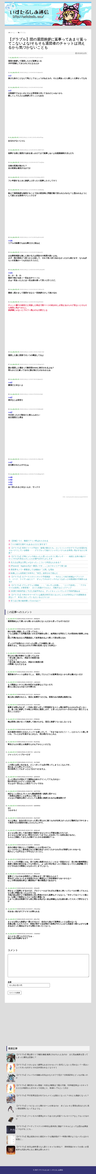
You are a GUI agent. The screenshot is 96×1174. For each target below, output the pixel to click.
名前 (9, 982)
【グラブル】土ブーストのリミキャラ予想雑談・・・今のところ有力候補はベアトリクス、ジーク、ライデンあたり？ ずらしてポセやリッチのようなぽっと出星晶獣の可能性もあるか (48, 579)
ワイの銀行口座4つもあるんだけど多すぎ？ (29, 544)
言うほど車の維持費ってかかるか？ (26, 601)
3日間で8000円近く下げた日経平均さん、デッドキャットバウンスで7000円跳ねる (45, 591)
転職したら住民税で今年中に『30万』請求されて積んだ (34, 573)
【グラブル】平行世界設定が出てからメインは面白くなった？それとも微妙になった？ (52, 1095)
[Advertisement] (48, 117)
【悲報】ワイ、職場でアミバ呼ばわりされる (29, 541)
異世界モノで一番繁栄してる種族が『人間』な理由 (32, 570)
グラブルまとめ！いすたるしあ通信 (51, 1170)
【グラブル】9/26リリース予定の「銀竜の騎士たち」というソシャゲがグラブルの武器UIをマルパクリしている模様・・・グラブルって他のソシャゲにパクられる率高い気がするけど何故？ (48, 550)
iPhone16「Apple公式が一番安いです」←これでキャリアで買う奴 (39, 566)
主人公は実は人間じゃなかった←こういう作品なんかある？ (36, 562)
